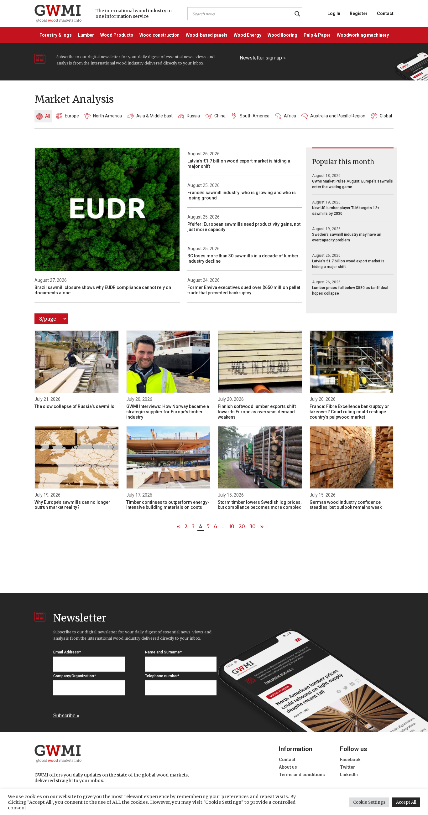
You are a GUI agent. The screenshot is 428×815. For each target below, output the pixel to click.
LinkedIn (349, 774)
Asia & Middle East (154, 115)
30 (252, 526)
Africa (290, 115)
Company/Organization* (74, 676)
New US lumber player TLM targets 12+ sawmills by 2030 (345, 211)
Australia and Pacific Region (337, 115)
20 (242, 526)
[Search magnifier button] (297, 13)
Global (386, 115)
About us (288, 767)
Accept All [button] (406, 802)
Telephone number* (162, 676)
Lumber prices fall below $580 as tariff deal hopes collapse (350, 291)
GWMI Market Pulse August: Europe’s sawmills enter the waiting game (352, 184)
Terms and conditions (302, 774)
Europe (72, 115)
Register (359, 13)
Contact (385, 13)
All (47, 116)
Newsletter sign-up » (263, 58)
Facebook (350, 759)
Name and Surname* (163, 652)
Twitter (347, 767)
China (220, 115)
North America (107, 115)
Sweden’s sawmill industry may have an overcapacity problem (346, 237)
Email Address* (67, 652)
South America (254, 115)
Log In (333, 13)
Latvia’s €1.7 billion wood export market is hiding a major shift (348, 264)
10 (231, 526)
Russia (193, 115)
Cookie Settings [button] (369, 802)
